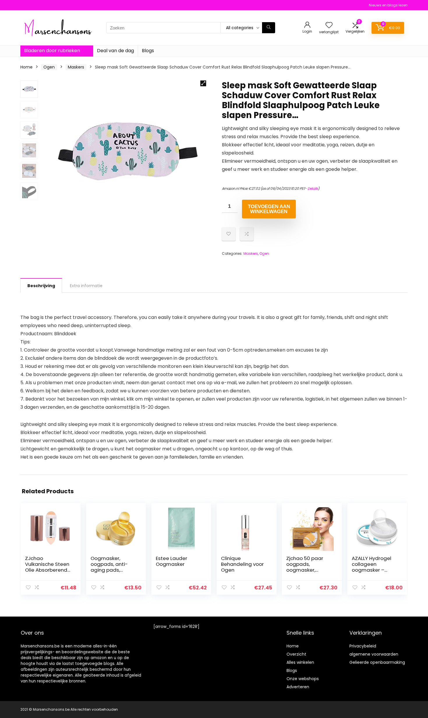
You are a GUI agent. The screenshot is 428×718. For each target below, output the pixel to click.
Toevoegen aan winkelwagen (269, 209)
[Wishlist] (329, 25)
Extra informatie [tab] (86, 286)
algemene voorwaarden (373, 654)
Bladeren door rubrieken (52, 50)
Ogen (49, 67)
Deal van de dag (115, 50)
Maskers (76, 67)
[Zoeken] (268, 27)
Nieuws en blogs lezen (388, 5)
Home (26, 67)
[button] (203, 83)
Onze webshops (302, 679)
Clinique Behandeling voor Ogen (242, 564)
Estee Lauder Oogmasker (171, 561)
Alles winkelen (300, 662)
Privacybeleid (362, 646)
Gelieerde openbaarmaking (377, 662)
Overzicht (296, 654)
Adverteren (297, 687)
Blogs (148, 50)
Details (312, 188)
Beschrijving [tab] (41, 286)
